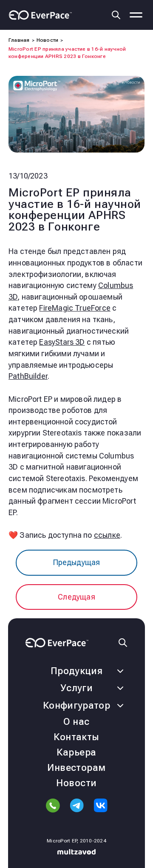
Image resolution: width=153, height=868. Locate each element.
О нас (76, 721)
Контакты (76, 737)
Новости (76, 783)
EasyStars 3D (62, 341)
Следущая (76, 596)
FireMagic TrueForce (74, 307)
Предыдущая (76, 562)
